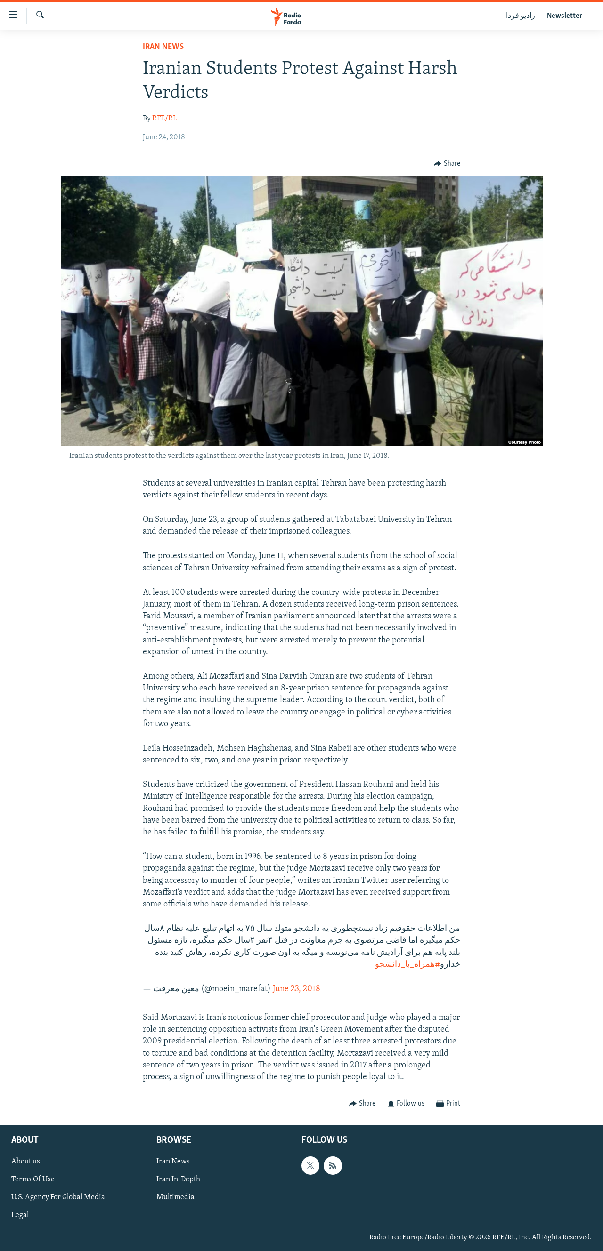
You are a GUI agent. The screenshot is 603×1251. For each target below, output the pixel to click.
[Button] (447, 164)
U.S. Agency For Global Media (58, 1197)
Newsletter (564, 16)
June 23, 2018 (296, 989)
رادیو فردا (520, 16)
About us (25, 1161)
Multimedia (175, 1197)
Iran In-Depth (178, 1179)
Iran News (163, 47)
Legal (20, 1215)
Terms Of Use (33, 1179)
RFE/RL (164, 118)
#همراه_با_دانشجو (407, 965)
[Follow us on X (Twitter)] (310, 1165)
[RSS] (333, 1165)
